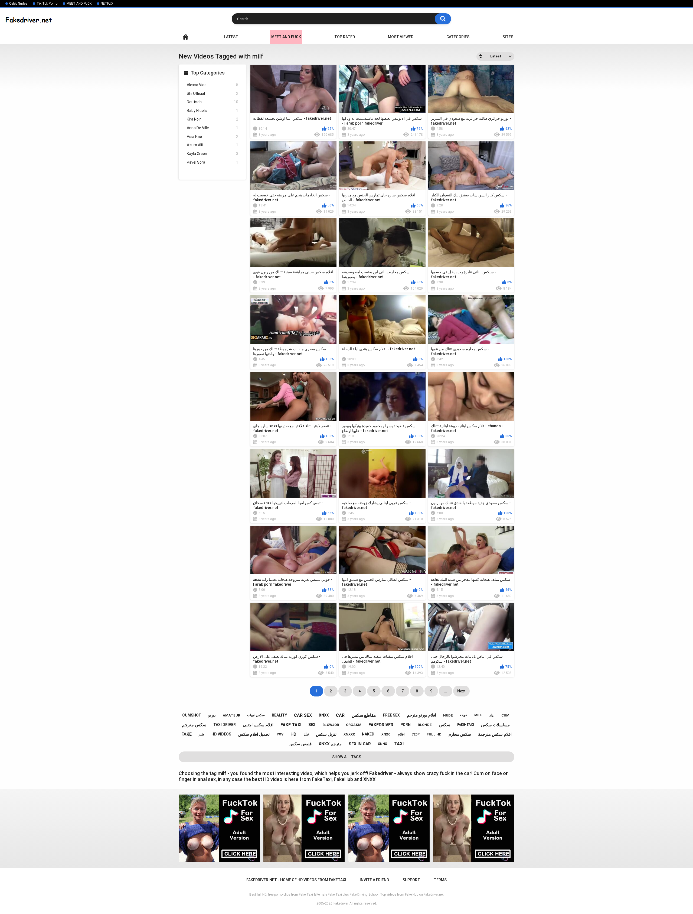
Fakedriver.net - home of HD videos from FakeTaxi (185, 37)
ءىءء (463, 715)
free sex (391, 715)
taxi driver (224, 724)
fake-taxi (465, 725)
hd (293, 734)
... (445, 691)
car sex (303, 715)
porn (405, 724)
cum (505, 715)
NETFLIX (107, 3)
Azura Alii (212, 145)
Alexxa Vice (212, 85)
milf (478, 715)
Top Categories (208, 73)
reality (279, 715)
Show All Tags (346, 757)
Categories (457, 37)
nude (448, 715)
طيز (201, 734)
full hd (434, 734)
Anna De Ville (212, 128)
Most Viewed (400, 37)
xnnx (382, 744)
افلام (401, 734)
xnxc (386, 734)
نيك (306, 734)
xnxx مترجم (330, 743)
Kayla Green (212, 153)
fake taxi (290, 724)
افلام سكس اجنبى (258, 724)
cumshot (191, 715)
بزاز (491, 715)
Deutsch (212, 102)
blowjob (330, 725)
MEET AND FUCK (79, 3)
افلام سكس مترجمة (495, 734)
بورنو (212, 715)
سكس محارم (460, 734)
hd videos (221, 734)
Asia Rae (212, 136)
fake (186, 734)
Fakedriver (341, 903)
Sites (507, 37)
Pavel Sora (212, 162)
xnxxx (349, 734)
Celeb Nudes (18, 3)
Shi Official (212, 93)
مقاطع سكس (364, 715)
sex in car (360, 743)
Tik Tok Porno (47, 3)
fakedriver (380, 724)
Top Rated (344, 37)
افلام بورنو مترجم (421, 715)
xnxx (324, 715)
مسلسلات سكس (495, 724)
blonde (425, 725)
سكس (444, 724)
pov (280, 734)
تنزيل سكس (326, 734)
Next (461, 691)
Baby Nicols (212, 110)
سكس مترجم (194, 724)
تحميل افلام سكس (254, 734)
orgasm (353, 725)
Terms (440, 880)
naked (368, 734)
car (340, 715)
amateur (231, 715)
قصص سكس (300, 743)
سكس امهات (256, 715)
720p (416, 734)
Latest (231, 37)
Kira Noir (212, 119)
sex (311, 724)
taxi (399, 743)
